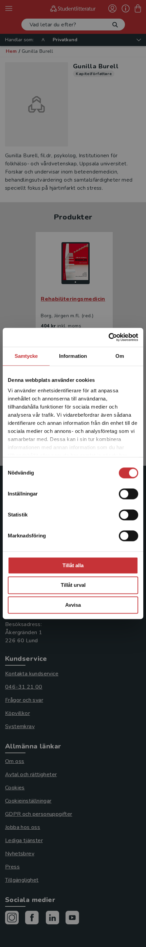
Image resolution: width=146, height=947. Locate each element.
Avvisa (73, 605)
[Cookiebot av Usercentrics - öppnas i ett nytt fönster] (108, 337)
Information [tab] (73, 356)
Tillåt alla (73, 565)
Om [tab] (119, 356)
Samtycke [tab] (26, 356)
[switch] (128, 493)
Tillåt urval (73, 585)
